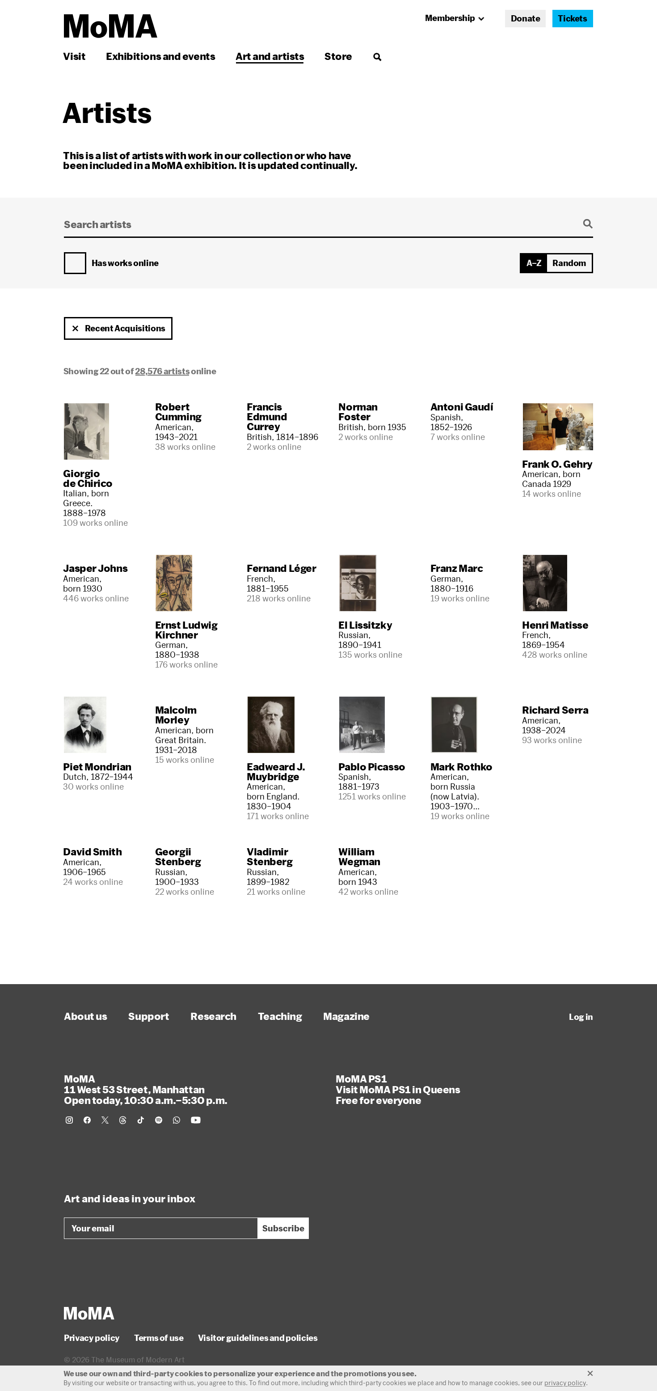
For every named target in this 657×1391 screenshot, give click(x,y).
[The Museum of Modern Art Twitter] (105, 1120)
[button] (75, 328)
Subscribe (283, 1228)
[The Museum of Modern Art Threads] (123, 1120)
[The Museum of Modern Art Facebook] (87, 1120)
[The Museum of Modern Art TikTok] (141, 1120)
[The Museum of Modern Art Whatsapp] (176, 1120)
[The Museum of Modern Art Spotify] (159, 1120)
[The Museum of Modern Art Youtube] (195, 1120)
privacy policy (565, 1383)
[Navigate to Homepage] (110, 26)
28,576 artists (162, 371)
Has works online (125, 263)
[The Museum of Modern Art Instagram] (69, 1120)
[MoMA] (89, 1313)
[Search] (377, 56)
